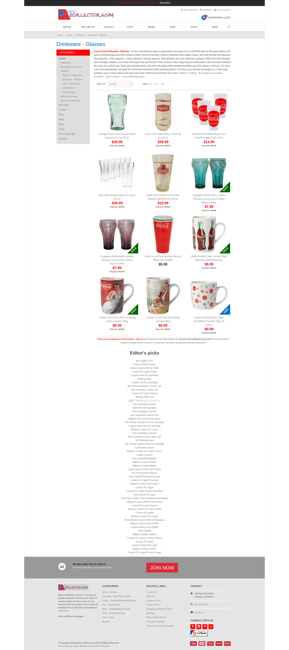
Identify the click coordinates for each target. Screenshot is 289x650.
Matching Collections (70, 100)
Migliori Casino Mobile (145, 465)
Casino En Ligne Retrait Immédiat (145, 491)
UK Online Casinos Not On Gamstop (144, 422)
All (162, 84)
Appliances (66, 62)
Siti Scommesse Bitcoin (144, 473)
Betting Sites (144, 379)
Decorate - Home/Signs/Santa (116, 596)
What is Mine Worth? (156, 617)
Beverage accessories (210, 73)
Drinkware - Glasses (72, 79)
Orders (206, 10)
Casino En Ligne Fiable (144, 371)
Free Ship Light (67, 134)
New (215, 27)
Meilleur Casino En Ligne (144, 429)
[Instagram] (198, 626)
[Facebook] (192, 626)
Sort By (101, 84)
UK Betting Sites (144, 440)
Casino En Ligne (145, 487)
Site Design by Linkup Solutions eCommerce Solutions (84, 646)
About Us (150, 596)
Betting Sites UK (144, 397)
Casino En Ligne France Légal (144, 552)
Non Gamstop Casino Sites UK (144, 436)
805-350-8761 (190, 10)
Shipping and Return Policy (159, 609)
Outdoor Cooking (188, 73)
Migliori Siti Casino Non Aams (144, 418)
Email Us (199, 612)
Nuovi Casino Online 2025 (144, 368)
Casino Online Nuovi (144, 364)
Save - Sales (108, 617)
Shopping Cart (150, 343)
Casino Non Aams (144, 447)
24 (156, 84)
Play (130, 27)
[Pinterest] (204, 626)
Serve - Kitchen (109, 592)
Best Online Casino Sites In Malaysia (144, 520)
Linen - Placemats (71, 83)
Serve (67, 27)
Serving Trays (69, 92)
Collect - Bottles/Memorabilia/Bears (119, 600)
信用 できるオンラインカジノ (144, 400)
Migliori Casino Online (144, 462)
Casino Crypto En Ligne (144, 545)
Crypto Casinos (144, 455)
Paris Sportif (144, 530)
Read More (165, 2)
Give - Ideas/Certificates (113, 613)
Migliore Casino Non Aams (144, 483)
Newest (63, 138)
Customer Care (153, 600)
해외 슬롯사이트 (144, 361)
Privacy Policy (152, 604)
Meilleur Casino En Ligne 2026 (144, 509)
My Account (223, 10)
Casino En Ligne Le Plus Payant (144, 538)
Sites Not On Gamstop (144, 408)
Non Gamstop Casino (144, 404)
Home (59, 35)
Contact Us (151, 592)
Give (173, 27)
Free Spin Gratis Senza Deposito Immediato (144, 498)
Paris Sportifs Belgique (144, 458)
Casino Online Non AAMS (144, 527)
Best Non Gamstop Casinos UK (144, 386)
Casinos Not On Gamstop (144, 375)
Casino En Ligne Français (144, 480)
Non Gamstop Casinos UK (144, 415)
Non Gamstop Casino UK (144, 389)
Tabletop (80, 35)
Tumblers (99, 76)
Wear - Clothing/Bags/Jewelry (116, 609)
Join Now (162, 567)
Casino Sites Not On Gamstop (145, 426)
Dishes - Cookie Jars (72, 75)
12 (150, 84)
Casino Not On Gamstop (145, 382)
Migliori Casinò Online (144, 549)
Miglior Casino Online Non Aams (144, 502)
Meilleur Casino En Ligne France (144, 451)
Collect (109, 27)
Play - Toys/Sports (111, 604)
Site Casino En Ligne (144, 494)
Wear (151, 27)
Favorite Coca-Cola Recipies (160, 626)
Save (194, 27)
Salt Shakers (113, 76)
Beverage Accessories (71, 67)
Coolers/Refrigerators (133, 76)
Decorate (88, 27)
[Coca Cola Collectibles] (85, 14)
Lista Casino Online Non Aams (144, 469)
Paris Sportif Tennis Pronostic (144, 476)
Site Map (150, 613)
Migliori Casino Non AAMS (144, 523)
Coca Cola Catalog (155, 621)
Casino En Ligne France (145, 393)
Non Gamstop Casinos (144, 411)
